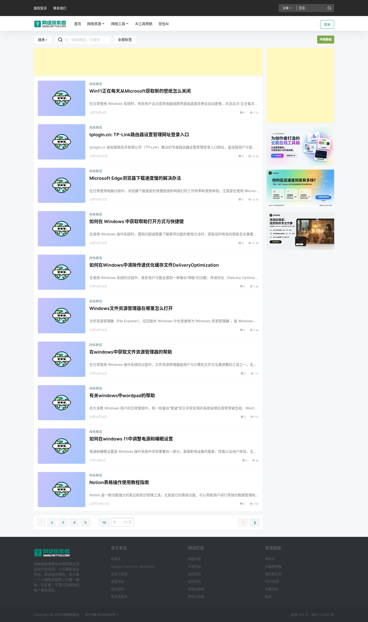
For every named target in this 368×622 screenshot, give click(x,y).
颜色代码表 (196, 596)
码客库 (116, 559)
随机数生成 (273, 574)
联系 (268, 596)
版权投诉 (40, 8)
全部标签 (125, 39)
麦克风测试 (119, 596)
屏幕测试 (271, 589)
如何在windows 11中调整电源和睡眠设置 (131, 438)
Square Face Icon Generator (133, 566)
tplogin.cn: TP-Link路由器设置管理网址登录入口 (139, 134)
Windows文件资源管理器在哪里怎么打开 (131, 308)
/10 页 (127, 522)
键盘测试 (117, 581)
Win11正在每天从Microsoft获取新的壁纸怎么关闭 (140, 91)
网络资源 (94, 24)
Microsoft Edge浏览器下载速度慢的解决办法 (135, 178)
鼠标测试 (117, 589)
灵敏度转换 (273, 566)
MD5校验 (272, 581)
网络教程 (95, 84)
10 (104, 522)
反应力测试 (119, 574)
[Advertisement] (148, 61)
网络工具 (118, 24)
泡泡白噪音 (196, 589)
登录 (327, 25)
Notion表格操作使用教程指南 (119, 482)
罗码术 (270, 559)
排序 (41, 40)
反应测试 (194, 581)
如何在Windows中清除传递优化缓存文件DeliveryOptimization (154, 265)
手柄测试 (194, 566)
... (94, 522)
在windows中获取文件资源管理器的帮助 (130, 352)
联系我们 (59, 8)
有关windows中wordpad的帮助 (122, 395)
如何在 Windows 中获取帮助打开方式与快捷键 (136, 221)
